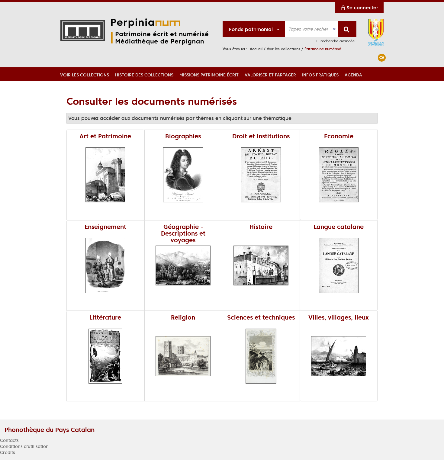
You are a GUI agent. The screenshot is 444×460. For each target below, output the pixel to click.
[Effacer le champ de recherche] (335, 29)
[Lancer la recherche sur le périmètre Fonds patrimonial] (347, 29)
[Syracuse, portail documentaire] (161, 31)
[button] (84, 74)
